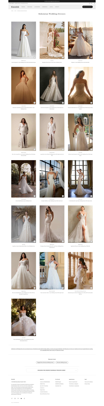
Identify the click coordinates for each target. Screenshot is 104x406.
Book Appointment (87, 6)
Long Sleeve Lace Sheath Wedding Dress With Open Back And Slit (52, 155)
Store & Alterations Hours (45, 393)
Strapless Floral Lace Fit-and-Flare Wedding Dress (52, 62)
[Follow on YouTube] (21, 398)
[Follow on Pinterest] (18, 398)
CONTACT (57, 6)
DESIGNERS (29, 6)
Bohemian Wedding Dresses (62, 362)
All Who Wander (52, 199)
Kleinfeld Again (17, 3)
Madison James (23, 60)
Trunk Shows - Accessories (74, 385)
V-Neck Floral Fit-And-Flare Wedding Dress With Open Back (80, 200)
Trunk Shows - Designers (73, 383)
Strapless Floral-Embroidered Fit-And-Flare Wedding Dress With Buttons (52, 247)
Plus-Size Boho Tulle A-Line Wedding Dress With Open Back (52, 292)
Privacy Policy (87, 383)
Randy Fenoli (80, 60)
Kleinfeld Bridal (11, 3)
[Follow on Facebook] (11, 398)
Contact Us (42, 387)
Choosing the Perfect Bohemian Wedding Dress (51, 370)
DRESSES (23, 6)
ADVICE (51, 6)
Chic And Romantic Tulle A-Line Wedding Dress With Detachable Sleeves (23, 340)
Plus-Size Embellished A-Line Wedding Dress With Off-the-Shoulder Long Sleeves (23, 293)
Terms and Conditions (89, 381)
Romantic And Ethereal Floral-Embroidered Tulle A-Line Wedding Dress (24, 108)
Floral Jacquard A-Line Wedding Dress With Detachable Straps (24, 62)
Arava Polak (80, 152)
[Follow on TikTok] (24, 398)
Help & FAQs (42, 389)
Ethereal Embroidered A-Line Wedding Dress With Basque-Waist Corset (80, 108)
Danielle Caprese (23, 152)
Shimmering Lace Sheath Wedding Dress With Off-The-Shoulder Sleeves (80, 293)
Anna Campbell (23, 199)
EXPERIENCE (44, 6)
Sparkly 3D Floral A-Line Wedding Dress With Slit (80, 246)
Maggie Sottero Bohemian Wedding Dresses (45, 362)
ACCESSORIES (37, 6)
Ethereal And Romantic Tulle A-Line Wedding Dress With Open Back (80, 155)
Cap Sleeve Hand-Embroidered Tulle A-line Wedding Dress (23, 246)
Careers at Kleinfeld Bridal (45, 381)
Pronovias (52, 60)
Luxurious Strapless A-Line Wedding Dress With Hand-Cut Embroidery (52, 108)
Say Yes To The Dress (44, 385)
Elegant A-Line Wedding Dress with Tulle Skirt (80, 62)
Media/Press (42, 383)
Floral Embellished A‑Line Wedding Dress (24, 200)
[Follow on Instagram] (15, 398)
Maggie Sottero (52, 244)
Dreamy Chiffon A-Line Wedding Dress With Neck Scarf (52, 200)
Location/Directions (43, 391)
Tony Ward (23, 244)
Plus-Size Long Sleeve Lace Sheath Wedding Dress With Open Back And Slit (23, 155)
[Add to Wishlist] (34, 57)
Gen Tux (26, 3)
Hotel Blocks (22, 3)
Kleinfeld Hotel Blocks (59, 383)
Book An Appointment (73, 381)
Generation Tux (58, 385)
